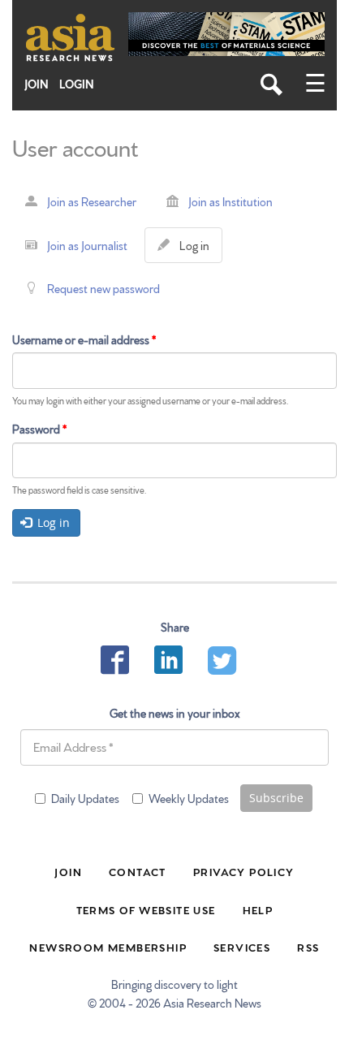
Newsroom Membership (108, 946)
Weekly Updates (189, 798)
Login (76, 84)
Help (258, 909)
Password (39, 428)
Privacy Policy (244, 871)
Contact (137, 871)
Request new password (103, 288)
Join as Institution (230, 201)
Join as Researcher (91, 201)
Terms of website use (146, 909)
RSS (308, 946)
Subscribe (276, 797)
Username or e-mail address (84, 339)
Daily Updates (85, 798)
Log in (197, 250)
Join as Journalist (87, 245)
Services (241, 946)
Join (36, 84)
